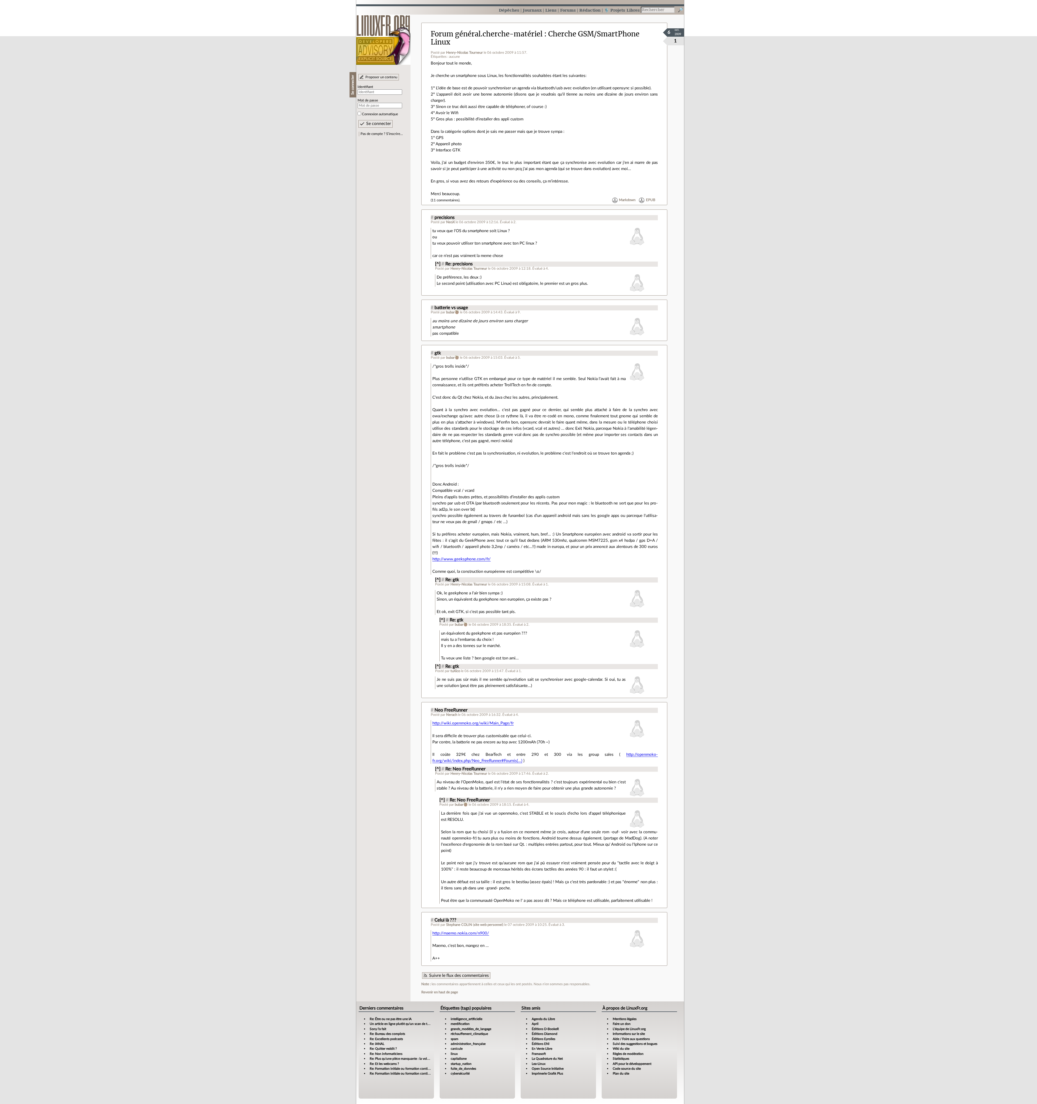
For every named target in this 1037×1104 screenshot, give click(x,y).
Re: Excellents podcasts (386, 1039)
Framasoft (539, 1053)
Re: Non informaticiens (386, 1053)
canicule (457, 1048)
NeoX (450, 222)
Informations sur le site (629, 1033)
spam (454, 1039)
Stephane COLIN (459, 924)
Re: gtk (452, 580)
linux (454, 1053)
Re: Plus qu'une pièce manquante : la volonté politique (408, 1058)
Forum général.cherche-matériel (487, 34)
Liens (551, 10)
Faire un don (622, 1023)
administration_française (468, 1043)
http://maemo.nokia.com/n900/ (460, 933)
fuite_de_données (463, 1068)
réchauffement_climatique (469, 1033)
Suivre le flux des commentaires (459, 975)
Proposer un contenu (381, 77)
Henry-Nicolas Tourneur (464, 52)
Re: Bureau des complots (387, 1033)
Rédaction (590, 10)
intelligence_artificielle (466, 1019)
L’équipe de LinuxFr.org (629, 1029)
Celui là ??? (445, 920)
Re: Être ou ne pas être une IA (391, 1019)
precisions (444, 217)
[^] (437, 264)
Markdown (627, 200)
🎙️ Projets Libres (622, 10)
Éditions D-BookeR (545, 1029)
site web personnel (488, 924)
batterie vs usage (451, 308)
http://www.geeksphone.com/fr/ (461, 559)
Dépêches (509, 10)
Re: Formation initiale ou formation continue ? (402, 1068)
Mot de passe (368, 100)
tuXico (455, 671)
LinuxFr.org (383, 37)
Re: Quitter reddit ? (383, 1048)
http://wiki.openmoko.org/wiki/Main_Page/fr (473, 723)
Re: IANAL (377, 1043)
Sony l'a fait (378, 1029)
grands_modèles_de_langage (471, 1029)
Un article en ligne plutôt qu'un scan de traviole (403, 1023)
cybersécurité (460, 1073)
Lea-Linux (539, 1063)
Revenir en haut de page (439, 992)
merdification (460, 1023)
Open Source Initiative (548, 1068)
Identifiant (365, 87)
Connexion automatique (380, 114)
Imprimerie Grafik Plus (547, 1073)
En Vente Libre (542, 1048)
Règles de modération (628, 1053)
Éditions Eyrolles (543, 1039)
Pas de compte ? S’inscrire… (382, 134)
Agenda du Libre (543, 1019)
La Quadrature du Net (547, 1058)
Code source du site (627, 1068)
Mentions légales (625, 1019)
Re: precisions (459, 264)
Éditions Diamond (544, 1033)
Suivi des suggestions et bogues (635, 1043)
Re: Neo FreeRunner (465, 769)
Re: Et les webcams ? (384, 1063)
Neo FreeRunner (451, 710)
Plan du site (621, 1073)
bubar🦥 (452, 312)
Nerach (451, 714)
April (535, 1023)
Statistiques (621, 1058)
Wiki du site (621, 1048)
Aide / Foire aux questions (631, 1039)
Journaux (532, 10)
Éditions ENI (540, 1043)
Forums (568, 10)
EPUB (650, 200)
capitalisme (459, 1058)
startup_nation (461, 1063)
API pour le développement (632, 1063)
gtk (438, 353)
